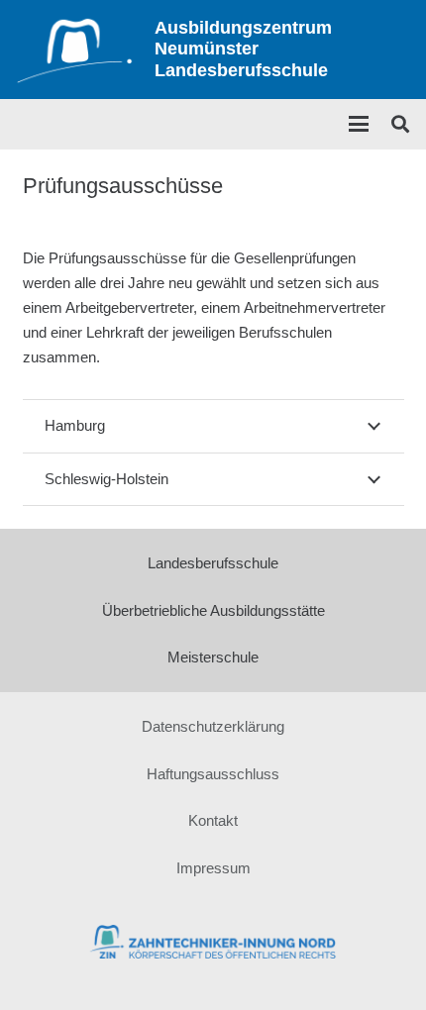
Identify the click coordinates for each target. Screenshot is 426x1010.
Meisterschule (213, 657)
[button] (358, 124)
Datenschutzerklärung (213, 726)
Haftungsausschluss (213, 773)
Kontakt (213, 820)
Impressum (213, 867)
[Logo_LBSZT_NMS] (74, 49)
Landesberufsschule (213, 563)
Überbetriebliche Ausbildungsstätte (213, 610)
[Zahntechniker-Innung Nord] (213, 942)
